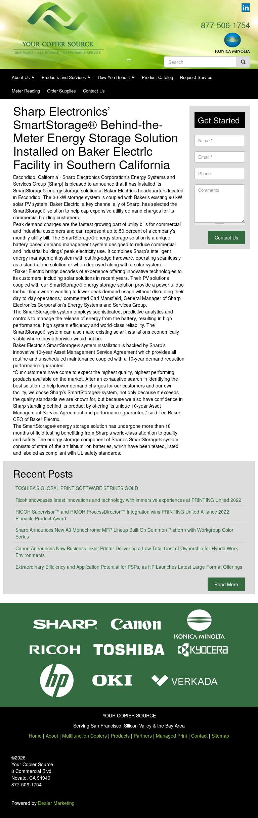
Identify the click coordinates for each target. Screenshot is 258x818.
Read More (226, 584)
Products (120, 735)
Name (205, 141)
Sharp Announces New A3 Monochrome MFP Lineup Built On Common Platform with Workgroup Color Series (124, 533)
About (52, 735)
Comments (208, 190)
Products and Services (64, 77)
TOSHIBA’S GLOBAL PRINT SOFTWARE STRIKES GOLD (76, 488)
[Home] (58, 27)
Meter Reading (26, 90)
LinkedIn (246, 7)
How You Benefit (114, 77)
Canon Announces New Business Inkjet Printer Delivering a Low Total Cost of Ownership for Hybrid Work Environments (126, 551)
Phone (204, 174)
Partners (143, 735)
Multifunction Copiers (84, 735)
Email (205, 157)
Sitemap (220, 735)
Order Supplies (61, 90)
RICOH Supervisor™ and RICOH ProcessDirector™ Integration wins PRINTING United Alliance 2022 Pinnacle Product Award (122, 515)
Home (35, 735)
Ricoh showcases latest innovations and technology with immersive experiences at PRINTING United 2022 (128, 499)
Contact (199, 735)
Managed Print (171, 735)
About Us (21, 77)
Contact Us (94, 90)
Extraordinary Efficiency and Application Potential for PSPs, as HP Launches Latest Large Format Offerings (128, 566)
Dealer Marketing (56, 803)
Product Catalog (157, 77)
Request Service (196, 77)
